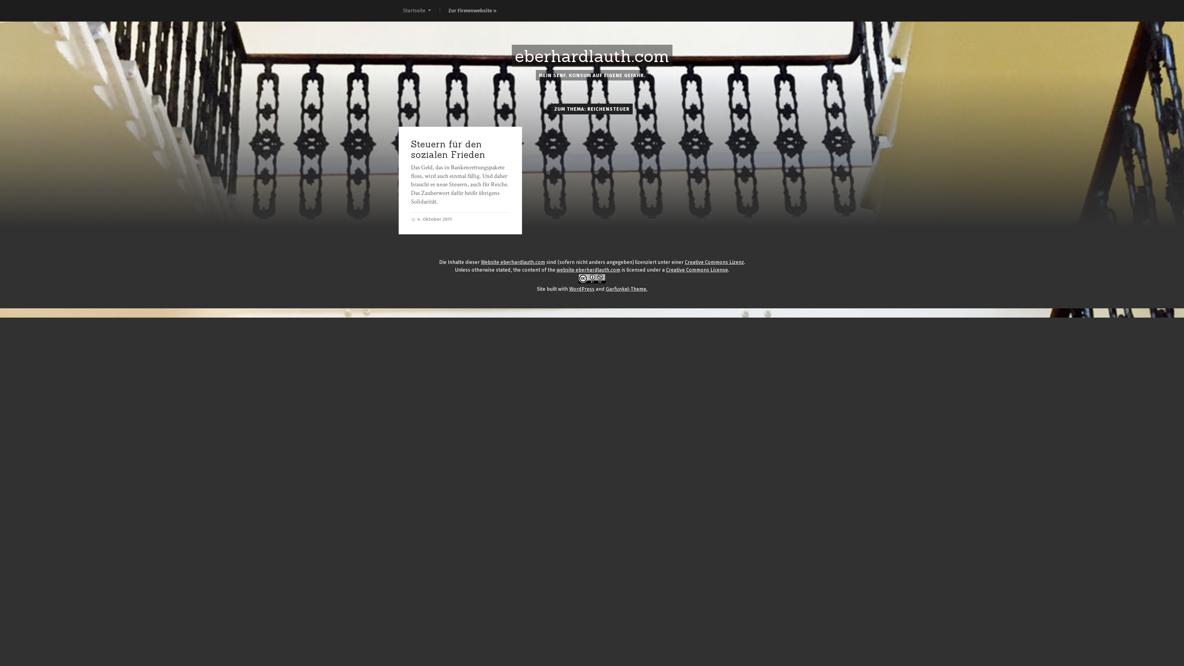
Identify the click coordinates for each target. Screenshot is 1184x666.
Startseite (414, 11)
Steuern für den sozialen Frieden (448, 149)
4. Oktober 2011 (434, 219)
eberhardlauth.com (592, 56)
